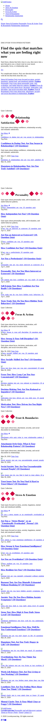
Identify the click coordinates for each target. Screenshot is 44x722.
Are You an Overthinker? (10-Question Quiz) (22, 559)
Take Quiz (15, 156)
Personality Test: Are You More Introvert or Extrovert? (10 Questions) (21, 272)
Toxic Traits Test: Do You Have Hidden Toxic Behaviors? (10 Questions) (22, 302)
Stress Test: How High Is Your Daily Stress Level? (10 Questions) (20, 613)
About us (4, 712)
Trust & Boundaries (12, 14)
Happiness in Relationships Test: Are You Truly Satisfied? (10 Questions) (20, 167)
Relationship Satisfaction (14, 16)
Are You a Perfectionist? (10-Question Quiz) (21, 258)
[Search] (2, 19)
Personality (9, 10)
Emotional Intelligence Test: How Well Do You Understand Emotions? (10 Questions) (20, 628)
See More (4, 133)
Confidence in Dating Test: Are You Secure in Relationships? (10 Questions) (21, 144)
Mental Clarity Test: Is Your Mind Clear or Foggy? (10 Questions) (21, 702)
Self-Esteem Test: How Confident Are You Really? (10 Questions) (20, 287)
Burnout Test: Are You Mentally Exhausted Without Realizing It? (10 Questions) (21, 583)
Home (7, 6)
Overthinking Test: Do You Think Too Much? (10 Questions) (18, 658)
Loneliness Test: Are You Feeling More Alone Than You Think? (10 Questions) (21, 688)
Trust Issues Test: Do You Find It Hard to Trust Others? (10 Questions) (20, 482)
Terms (21, 712)
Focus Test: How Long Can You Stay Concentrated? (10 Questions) (18, 375)
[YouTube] (5, 720)
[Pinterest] (3, 720)
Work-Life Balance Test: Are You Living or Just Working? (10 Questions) (21, 673)
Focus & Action (11, 12)
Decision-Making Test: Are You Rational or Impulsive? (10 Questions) (21, 390)
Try (2, 70)
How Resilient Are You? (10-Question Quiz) (21, 570)
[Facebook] (1, 720)
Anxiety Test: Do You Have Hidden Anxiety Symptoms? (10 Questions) (21, 598)
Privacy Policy (13, 712)
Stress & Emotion (11, 8)
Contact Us (28, 712)
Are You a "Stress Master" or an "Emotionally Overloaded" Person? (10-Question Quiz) (19, 523)
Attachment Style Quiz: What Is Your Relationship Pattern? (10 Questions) (18, 445)
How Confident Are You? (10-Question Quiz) (21, 248)
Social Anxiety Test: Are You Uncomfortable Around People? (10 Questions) (21, 467)
